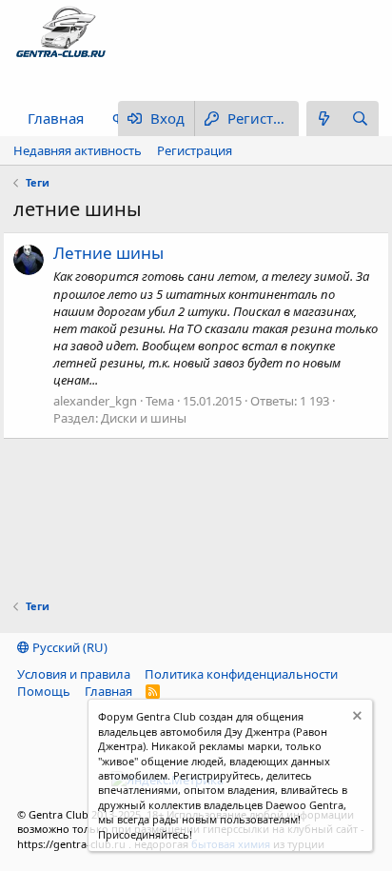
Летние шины (108, 253)
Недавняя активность (77, 150)
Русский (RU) (68, 647)
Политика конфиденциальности (241, 674)
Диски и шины (143, 417)
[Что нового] (324, 118)
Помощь (43, 691)
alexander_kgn (95, 400)
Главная (56, 118)
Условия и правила (73, 674)
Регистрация (194, 150)
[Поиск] (361, 118)
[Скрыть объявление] (355, 718)
